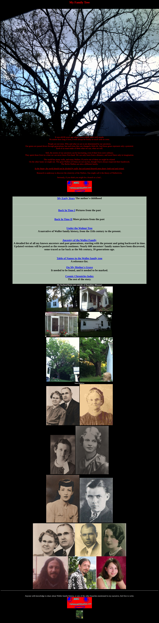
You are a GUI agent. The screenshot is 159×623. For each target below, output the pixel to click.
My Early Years (66, 198)
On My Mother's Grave (79, 267)
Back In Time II (63, 219)
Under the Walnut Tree (79, 228)
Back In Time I (66, 210)
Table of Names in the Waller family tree (79, 258)
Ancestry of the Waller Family (79, 240)
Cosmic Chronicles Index (79, 276)
